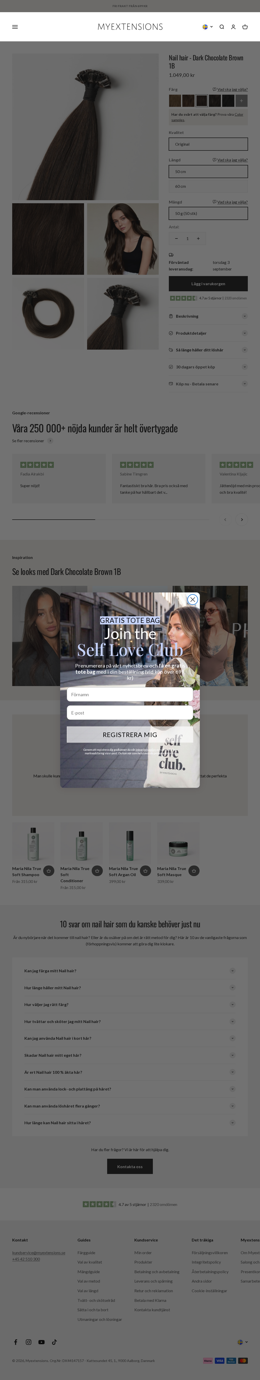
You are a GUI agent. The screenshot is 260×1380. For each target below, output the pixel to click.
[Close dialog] (193, 599)
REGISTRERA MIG (130, 734)
